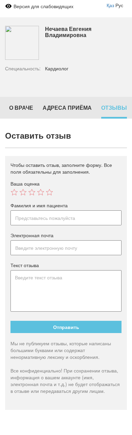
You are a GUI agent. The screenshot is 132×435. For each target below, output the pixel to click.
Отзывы (114, 107)
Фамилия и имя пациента (39, 205)
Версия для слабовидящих (43, 6)
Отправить (66, 327)
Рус (119, 5)
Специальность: (23, 68)
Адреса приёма (67, 107)
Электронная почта (31, 235)
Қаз (110, 5)
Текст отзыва (24, 265)
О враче (21, 107)
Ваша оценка (25, 183)
